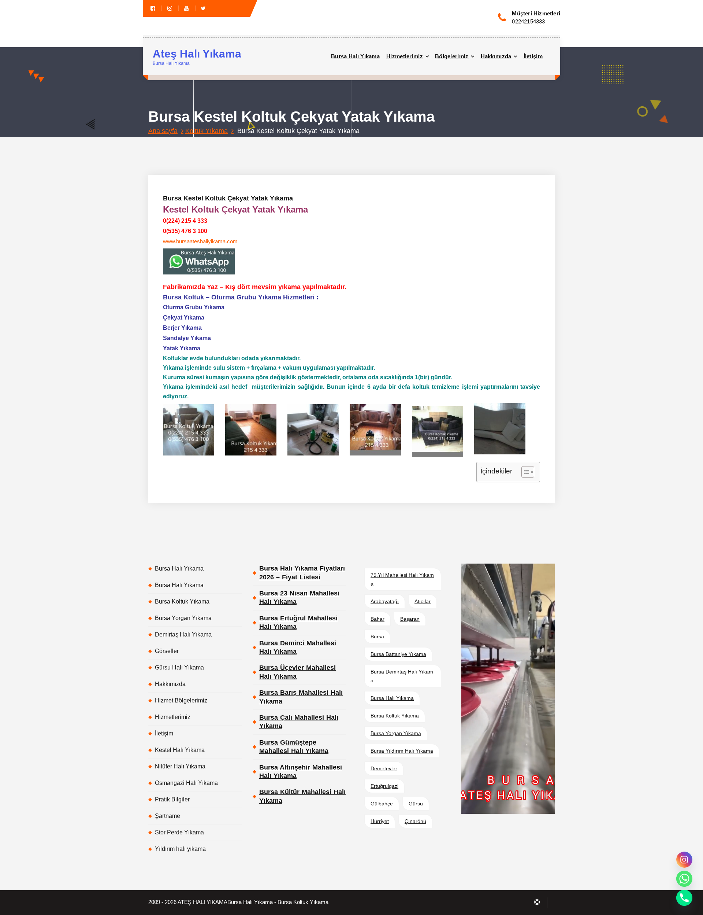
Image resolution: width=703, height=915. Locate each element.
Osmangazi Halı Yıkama (186, 783)
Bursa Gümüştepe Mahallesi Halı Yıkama (293, 746)
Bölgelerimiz (452, 56)
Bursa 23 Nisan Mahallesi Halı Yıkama (299, 597)
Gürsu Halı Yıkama (179, 667)
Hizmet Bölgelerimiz (181, 700)
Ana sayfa (163, 130)
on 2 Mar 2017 (205, 144)
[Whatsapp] (684, 879)
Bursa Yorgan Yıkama (183, 618)
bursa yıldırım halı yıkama (402, 751)
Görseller (167, 651)
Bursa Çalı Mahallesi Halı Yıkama (298, 722)
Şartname (167, 816)
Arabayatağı (385, 601)
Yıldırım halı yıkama (180, 849)
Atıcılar (422, 601)
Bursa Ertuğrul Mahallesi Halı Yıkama (298, 622)
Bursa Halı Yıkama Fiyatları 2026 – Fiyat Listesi (302, 572)
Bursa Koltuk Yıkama (182, 601)
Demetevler (384, 768)
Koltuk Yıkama (206, 130)
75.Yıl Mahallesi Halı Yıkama (402, 579)
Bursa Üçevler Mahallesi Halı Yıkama (297, 672)
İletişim (533, 56)
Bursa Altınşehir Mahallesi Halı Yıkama (300, 771)
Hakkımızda (496, 56)
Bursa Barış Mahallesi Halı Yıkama (301, 697)
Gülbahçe (382, 804)
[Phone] (684, 898)
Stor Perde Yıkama (179, 832)
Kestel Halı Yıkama (180, 750)
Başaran (410, 619)
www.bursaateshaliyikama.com (200, 241)
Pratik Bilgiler (172, 799)
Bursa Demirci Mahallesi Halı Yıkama (297, 647)
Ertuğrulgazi (384, 786)
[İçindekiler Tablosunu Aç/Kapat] (524, 472)
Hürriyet (380, 821)
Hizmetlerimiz (404, 56)
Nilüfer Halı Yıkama (180, 766)
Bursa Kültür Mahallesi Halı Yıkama (302, 796)
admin (242, 144)
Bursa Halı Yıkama (355, 56)
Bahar (377, 619)
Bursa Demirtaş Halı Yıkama (402, 676)
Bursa (377, 636)
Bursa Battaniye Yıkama (398, 654)
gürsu (416, 804)
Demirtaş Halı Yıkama (183, 634)
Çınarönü (415, 821)
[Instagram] (684, 860)
